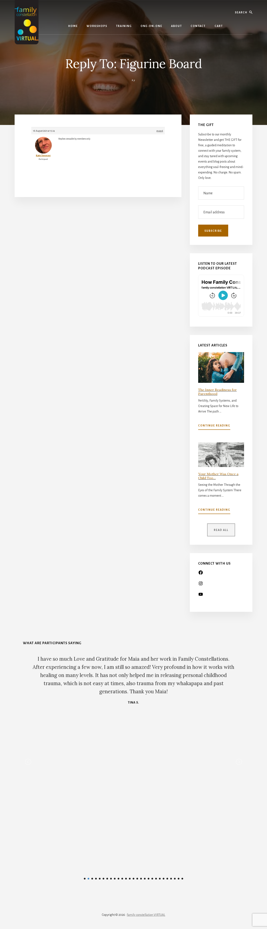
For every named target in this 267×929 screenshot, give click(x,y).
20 (156, 878)
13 (130, 878)
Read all (221, 530)
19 (152, 878)
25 (175, 878)
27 (182, 878)
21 (160, 878)
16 (141, 878)
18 (148, 878)
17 (145, 878)
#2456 (159, 131)
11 (122, 878)
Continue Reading (214, 427)
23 (167, 878)
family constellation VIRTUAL (146, 914)
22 (163, 878)
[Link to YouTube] (200, 595)
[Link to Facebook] (200, 574)
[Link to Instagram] (200, 585)
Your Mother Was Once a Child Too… (218, 476)
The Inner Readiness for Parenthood (217, 392)
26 (178, 878)
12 (126, 878)
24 (171, 878)
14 (133, 878)
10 (118, 878)
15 (137, 878)
